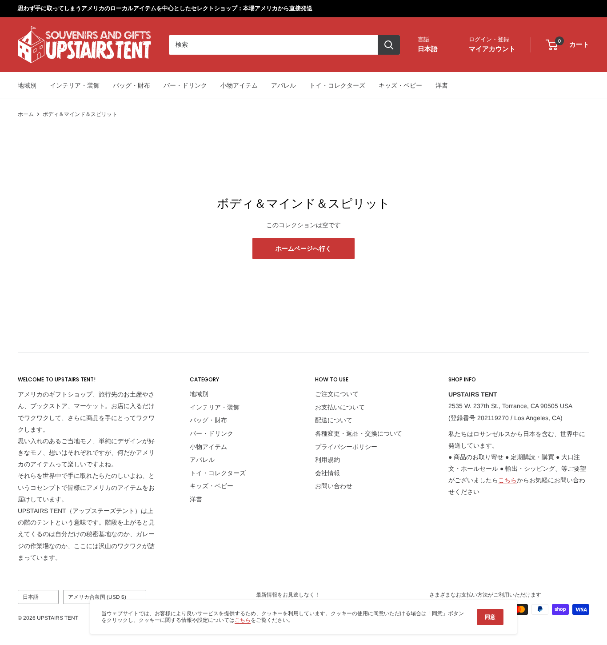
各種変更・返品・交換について (358, 433)
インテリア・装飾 (75, 85)
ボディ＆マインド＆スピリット (80, 114)
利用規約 (327, 459)
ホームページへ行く (303, 248)
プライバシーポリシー (346, 446)
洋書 (441, 85)
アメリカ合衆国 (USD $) (97, 597)
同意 (490, 617)
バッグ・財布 (131, 85)
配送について (333, 420)
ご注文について (337, 393)
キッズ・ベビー (400, 85)
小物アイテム (239, 85)
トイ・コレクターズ (337, 85)
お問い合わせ (333, 485)
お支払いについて (340, 407)
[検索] (389, 45)
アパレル (283, 85)
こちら (507, 480)
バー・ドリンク (185, 85)
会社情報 (327, 473)
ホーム (26, 114)
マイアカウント (492, 48)
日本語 (31, 597)
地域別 (27, 85)
